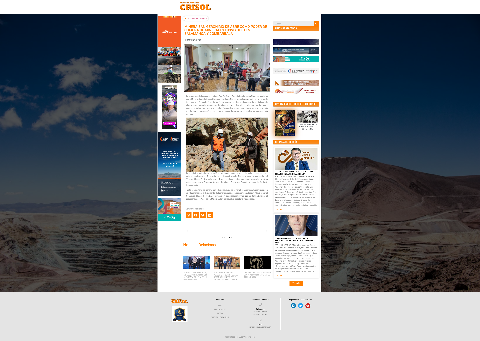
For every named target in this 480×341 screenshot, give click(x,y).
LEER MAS (278, 209)
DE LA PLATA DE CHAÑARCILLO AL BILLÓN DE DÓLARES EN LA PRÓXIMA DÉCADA (294, 173)
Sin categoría (201, 18)
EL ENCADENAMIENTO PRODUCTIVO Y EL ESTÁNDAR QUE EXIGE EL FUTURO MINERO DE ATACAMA (294, 240)
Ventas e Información (220, 317)
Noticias (191, 18)
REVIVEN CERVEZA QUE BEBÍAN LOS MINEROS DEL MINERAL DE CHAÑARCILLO (257, 275)
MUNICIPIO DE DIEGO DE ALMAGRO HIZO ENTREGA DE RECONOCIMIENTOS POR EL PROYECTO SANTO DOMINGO (226, 276)
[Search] (316, 23)
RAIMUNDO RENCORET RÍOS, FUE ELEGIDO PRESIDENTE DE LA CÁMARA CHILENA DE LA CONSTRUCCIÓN (195, 276)
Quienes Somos (220, 309)
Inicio (220, 305)
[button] (222, 237)
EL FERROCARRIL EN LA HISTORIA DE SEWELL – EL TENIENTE (307, 127)
